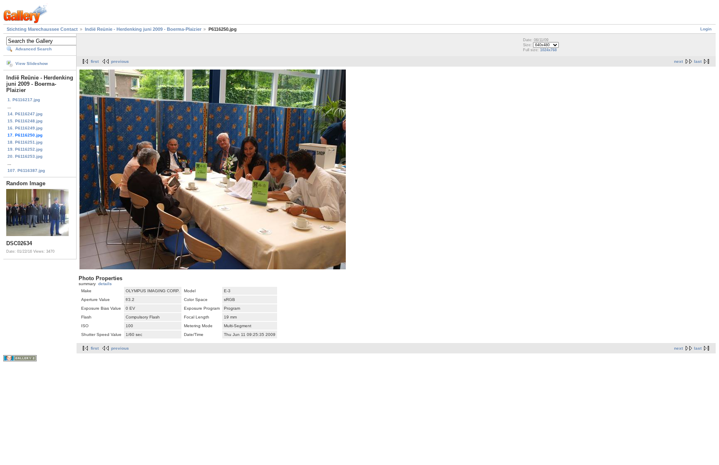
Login (706, 29)
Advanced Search (33, 49)
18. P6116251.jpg (24, 142)
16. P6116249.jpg (24, 128)
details (105, 283)
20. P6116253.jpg (24, 156)
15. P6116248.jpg (24, 121)
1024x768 (548, 50)
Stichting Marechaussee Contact (42, 29)
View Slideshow (31, 63)
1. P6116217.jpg (23, 99)
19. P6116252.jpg (24, 149)
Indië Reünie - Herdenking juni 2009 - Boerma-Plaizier (143, 29)
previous (120, 61)
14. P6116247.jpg (24, 114)
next (678, 61)
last (698, 61)
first (95, 61)
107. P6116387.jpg (26, 170)
